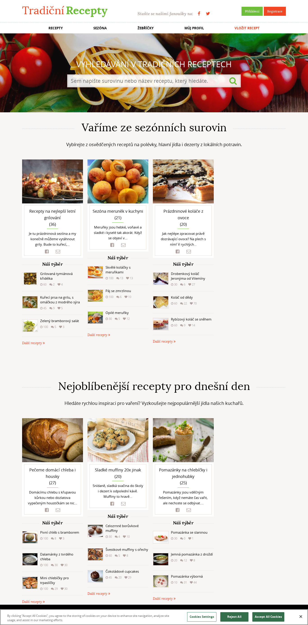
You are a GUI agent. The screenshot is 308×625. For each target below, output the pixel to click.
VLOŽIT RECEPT (247, 28)
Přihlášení (252, 11)
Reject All (234, 617)
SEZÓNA (100, 28)
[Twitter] (208, 14)
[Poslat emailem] (58, 251)
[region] (154, 617)
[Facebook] (199, 14)
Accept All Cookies (268, 617)
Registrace (275, 11)
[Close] (301, 617)
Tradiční (64, 10)
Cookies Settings (202, 617)
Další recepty (32, 343)
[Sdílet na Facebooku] (47, 251)
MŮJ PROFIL (194, 28)
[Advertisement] (154, 363)
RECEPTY (55, 28)
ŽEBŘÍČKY (146, 28)
